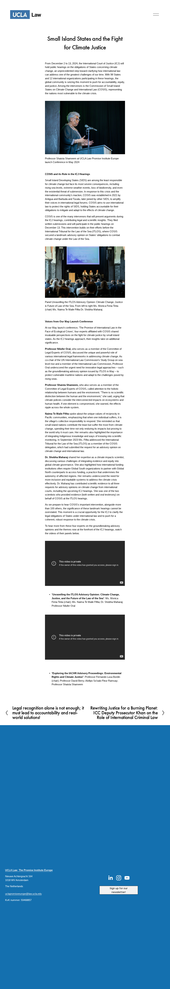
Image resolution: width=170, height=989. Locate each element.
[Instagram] (118, 877)
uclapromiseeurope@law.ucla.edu (23, 893)
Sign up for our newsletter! (119, 890)
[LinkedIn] (110, 877)
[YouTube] (127, 877)
